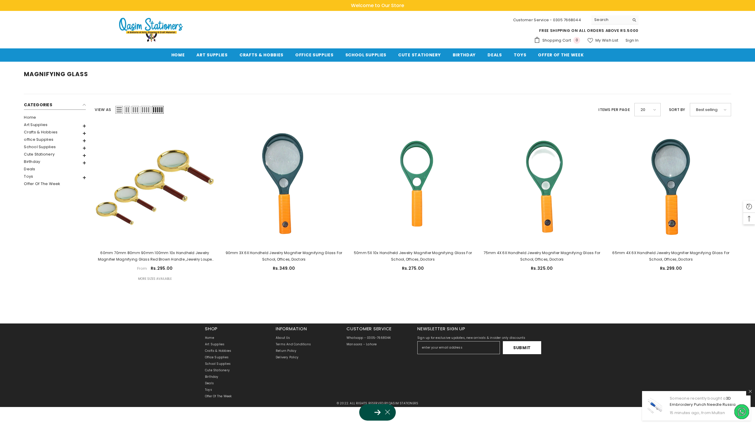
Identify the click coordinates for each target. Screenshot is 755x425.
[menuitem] (55, 117)
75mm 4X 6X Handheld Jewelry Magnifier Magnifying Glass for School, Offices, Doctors (542, 256)
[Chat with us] (741, 411)
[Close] (750, 391)
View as (103, 110)
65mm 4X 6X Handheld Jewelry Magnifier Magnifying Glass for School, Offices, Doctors (670, 256)
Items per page (614, 110)
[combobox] (610, 19)
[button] (55, 126)
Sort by (677, 110)
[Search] (615, 19)
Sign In (632, 40)
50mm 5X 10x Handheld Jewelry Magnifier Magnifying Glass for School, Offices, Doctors (413, 256)
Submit (522, 348)
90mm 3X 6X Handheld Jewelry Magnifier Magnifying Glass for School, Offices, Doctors (284, 256)
